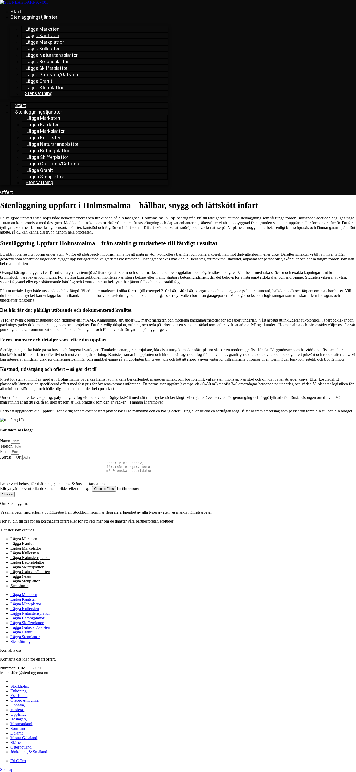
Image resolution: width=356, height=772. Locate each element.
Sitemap (6, 769)
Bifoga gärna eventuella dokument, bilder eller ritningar (46, 488)
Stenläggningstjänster (33, 17)
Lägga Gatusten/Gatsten (52, 74)
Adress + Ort (11, 457)
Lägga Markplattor (45, 42)
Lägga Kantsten (42, 35)
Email (5, 451)
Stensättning (38, 93)
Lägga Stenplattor (44, 87)
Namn (5, 440)
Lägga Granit (39, 81)
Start (15, 11)
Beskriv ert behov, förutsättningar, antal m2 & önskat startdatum (53, 483)
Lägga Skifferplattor (46, 68)
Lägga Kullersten (43, 48)
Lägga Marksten (42, 29)
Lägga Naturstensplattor (52, 55)
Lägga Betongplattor (47, 61)
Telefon (7, 446)
